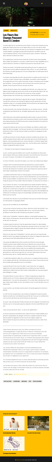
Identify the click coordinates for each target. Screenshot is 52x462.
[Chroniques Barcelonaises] (14, 445)
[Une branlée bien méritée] (14, 425)
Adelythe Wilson (21, 374)
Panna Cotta (20, 460)
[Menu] (4, 3)
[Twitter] (42, 3)
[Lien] (26, 4)
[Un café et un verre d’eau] (38, 425)
